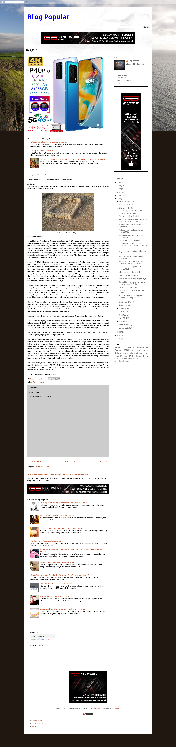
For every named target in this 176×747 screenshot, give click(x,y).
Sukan (143, 359)
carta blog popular (140, 350)
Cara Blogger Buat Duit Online (130, 216)
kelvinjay (97, 708)
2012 (119, 335)
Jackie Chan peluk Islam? (128, 275)
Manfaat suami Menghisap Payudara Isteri (46, 541)
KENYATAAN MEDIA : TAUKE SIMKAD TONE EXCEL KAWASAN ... (133, 246)
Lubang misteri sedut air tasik (42, 151)
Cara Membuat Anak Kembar (129, 240)
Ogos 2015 (123, 305)
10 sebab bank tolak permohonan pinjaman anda (49, 142)
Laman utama (69, 461)
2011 (119, 339)
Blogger (116, 708)
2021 (119, 179)
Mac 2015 (123, 321)
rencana (136, 358)
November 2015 (125, 205)
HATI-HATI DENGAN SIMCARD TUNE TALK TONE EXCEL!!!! (133, 221)
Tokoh (35, 382)
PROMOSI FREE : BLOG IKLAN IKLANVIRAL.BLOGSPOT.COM (131, 263)
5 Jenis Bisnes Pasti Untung (129, 287)
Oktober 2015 (124, 208)
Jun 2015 (123, 312)
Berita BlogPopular (138, 347)
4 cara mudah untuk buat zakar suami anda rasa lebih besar (62, 609)
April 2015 (123, 318)
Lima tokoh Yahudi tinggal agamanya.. (133, 279)
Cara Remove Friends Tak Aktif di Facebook (56, 584)
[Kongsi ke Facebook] (56, 378)
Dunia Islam (129, 353)
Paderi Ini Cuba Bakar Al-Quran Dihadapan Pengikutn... (130, 297)
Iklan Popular (121, 78)
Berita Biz (119, 347)
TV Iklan (119, 83)
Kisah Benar (142, 356)
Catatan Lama (101, 461)
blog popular (134, 61)
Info (131, 355)
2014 (119, 332)
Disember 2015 (125, 201)
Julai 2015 (123, 308)
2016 (119, 195)
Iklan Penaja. (120, 356)
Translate (47, 640)
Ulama (41, 382)
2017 (119, 192)
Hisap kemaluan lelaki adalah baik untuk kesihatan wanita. (62, 528)
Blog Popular (48, 16)
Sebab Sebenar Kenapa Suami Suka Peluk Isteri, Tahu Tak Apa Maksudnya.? (60, 575)
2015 (119, 199)
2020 (119, 182)
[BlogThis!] (51, 378)
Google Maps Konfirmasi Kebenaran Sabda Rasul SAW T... (132, 283)
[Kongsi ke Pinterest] (58, 378)
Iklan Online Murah (123, 81)
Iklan (146, 353)
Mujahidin (117, 359)
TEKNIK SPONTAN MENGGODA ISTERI (55, 596)
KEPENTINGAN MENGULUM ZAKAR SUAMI (57, 515)
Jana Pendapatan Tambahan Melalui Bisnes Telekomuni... (132, 212)
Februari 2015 (124, 325)
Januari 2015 (124, 328)
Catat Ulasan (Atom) (42, 467)
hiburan (139, 353)
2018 (119, 189)
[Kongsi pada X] (54, 378)
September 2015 (125, 302)
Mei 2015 (123, 315)
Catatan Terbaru (35, 461)
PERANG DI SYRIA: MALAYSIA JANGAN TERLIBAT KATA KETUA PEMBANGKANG (72, 159)
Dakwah (118, 353)
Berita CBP (122, 350)
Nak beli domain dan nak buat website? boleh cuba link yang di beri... (58, 474)
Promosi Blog (126, 359)
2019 (119, 186)
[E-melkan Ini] (49, 378)
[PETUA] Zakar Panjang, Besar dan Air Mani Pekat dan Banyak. (64, 503)
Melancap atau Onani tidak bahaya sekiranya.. (57, 562)
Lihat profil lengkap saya (135, 64)
